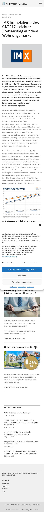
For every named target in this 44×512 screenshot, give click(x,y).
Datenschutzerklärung (9, 257)
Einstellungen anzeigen (22, 282)
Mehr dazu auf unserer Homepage (15, 387)
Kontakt (6, 505)
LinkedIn (5, 489)
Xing (3, 491)
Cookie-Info (13, 287)
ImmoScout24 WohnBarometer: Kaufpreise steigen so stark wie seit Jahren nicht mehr (20, 452)
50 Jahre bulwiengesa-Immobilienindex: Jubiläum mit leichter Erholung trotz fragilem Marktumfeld (21, 422)
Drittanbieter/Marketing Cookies (22, 269)
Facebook (5, 481)
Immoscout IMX (8, 14)
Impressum (30, 287)
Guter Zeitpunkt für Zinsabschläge (17, 413)
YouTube (5, 486)
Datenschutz (22, 287)
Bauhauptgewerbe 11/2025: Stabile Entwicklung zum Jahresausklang (17, 433)
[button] (40, 225)
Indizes (18, 14)
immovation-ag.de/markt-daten (14, 339)
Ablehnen (22, 276)
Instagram (5, 483)
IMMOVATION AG (14, 509)
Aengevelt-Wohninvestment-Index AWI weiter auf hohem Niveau (21, 443)
